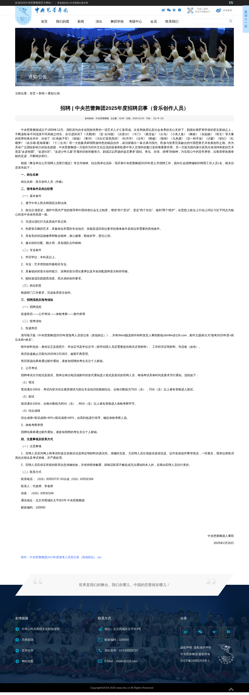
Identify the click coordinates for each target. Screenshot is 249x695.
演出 (99, 21)
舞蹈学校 (117, 21)
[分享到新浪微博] (163, 10)
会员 (153, 21)
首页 (44, 21)
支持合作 (27, 650)
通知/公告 (37, 76)
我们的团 (62, 21)
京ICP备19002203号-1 (195, 660)
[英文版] (231, 3)
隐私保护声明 (202, 647)
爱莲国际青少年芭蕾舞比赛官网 (72, 3)
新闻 (80, 21)
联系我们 (171, 21)
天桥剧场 (27, 639)
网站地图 (27, 661)
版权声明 (186, 647)
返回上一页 (245, 19)
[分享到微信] (169, 10)
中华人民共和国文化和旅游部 (41, 629)
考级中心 (135, 21)
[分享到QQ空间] (174, 10)
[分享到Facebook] (179, 10)
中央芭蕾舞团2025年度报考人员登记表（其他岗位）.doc (66, 557)
